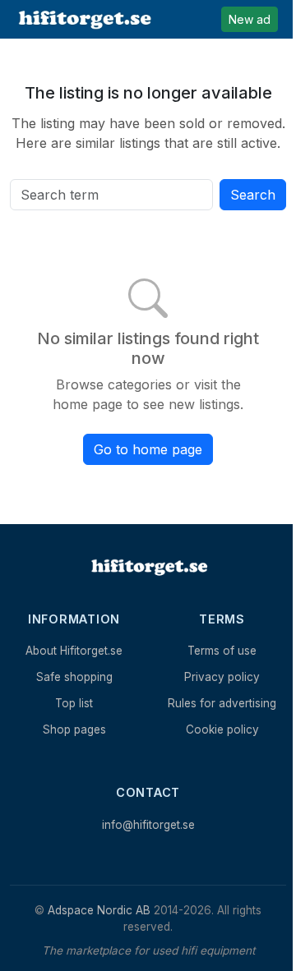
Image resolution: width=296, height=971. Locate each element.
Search (252, 194)
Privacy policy (222, 676)
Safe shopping (74, 676)
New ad (250, 19)
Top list (74, 703)
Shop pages (74, 729)
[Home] (148, 566)
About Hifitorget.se (74, 650)
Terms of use (222, 650)
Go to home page (148, 449)
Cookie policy (222, 729)
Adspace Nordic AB (99, 910)
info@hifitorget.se (148, 824)
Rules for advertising (222, 703)
